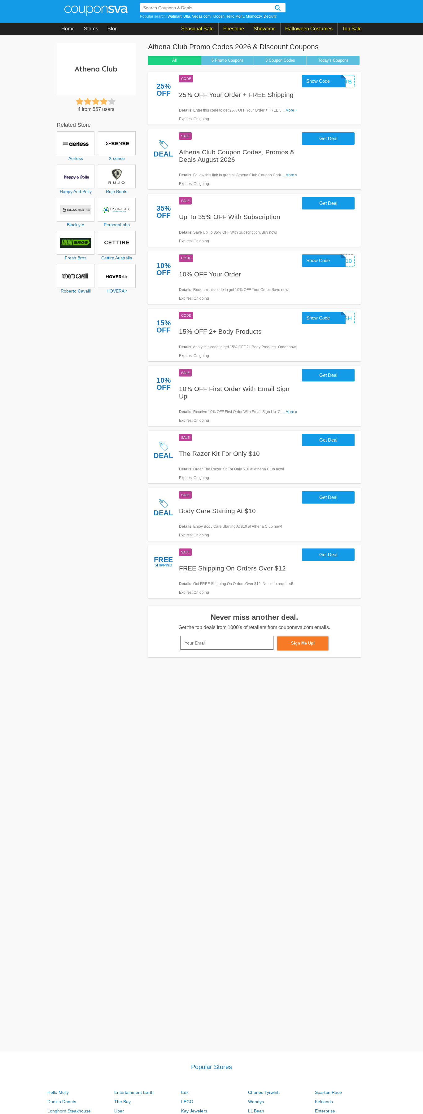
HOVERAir (117, 290)
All (174, 60)
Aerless (75, 158)
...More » (290, 110)
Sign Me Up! (303, 643)
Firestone (233, 28)
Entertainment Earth (134, 1092)
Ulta (186, 16)
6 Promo (228, 60)
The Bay (122, 1101)
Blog (112, 28)
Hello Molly (234, 16)
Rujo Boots (116, 191)
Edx (185, 1092)
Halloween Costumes (309, 28)
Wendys (256, 1101)
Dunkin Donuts (61, 1101)
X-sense (117, 158)
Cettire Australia (116, 257)
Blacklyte (75, 224)
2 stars (87, 101)
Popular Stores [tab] (211, 1066)
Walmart (174, 16)
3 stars (95, 101)
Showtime (265, 28)
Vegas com (201, 16)
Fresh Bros (75, 257)
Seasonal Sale (197, 28)
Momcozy (254, 16)
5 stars (112, 101)
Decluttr (270, 16)
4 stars (103, 101)
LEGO (187, 1101)
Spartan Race (328, 1092)
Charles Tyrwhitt (264, 1092)
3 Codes (280, 60)
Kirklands (324, 1101)
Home (68, 28)
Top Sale (352, 28)
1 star (79, 101)
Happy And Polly (76, 191)
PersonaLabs (117, 224)
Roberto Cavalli (76, 290)
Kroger (218, 16)
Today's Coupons (333, 60)
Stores (91, 28)
